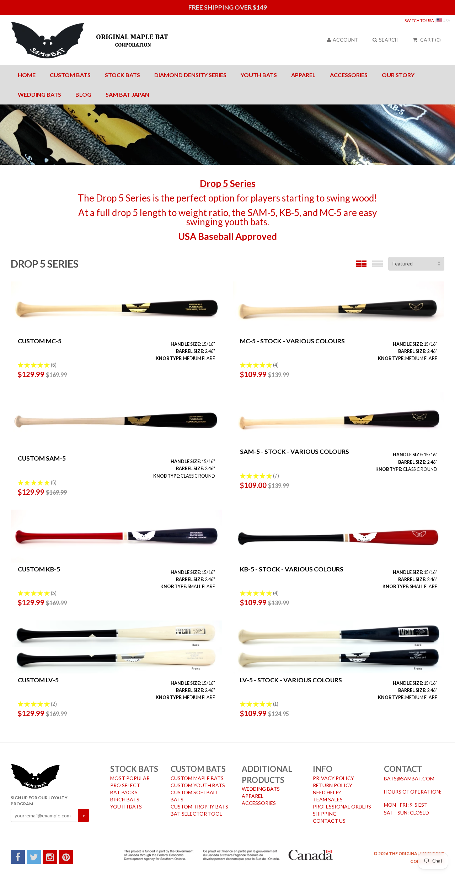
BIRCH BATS (124, 799)
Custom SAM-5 (42, 458)
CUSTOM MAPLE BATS (197, 778)
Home (27, 74)
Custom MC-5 (39, 341)
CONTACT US (329, 821)
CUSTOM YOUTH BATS (198, 785)
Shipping (325, 814)
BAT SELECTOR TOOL (196, 814)
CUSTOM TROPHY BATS (199, 807)
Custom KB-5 (39, 569)
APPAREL (252, 796)
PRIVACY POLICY (333, 778)
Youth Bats (259, 74)
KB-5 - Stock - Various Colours (291, 569)
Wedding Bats (39, 94)
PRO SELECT (125, 785)
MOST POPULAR (130, 778)
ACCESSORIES (259, 803)
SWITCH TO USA (419, 20)
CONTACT (403, 769)
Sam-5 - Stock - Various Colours (294, 451)
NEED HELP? (327, 792)
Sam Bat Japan (127, 94)
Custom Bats (70, 74)
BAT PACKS (124, 792)
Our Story (398, 74)
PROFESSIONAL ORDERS (342, 807)
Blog (83, 94)
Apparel (303, 74)
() (430, 40)
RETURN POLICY (332, 785)
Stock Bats (122, 74)
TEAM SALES (328, 799)
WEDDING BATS (261, 789)
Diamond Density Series (190, 74)
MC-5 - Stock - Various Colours (292, 341)
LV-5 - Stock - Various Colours (291, 680)
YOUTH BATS (126, 807)
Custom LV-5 (38, 680)
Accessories (349, 74)
